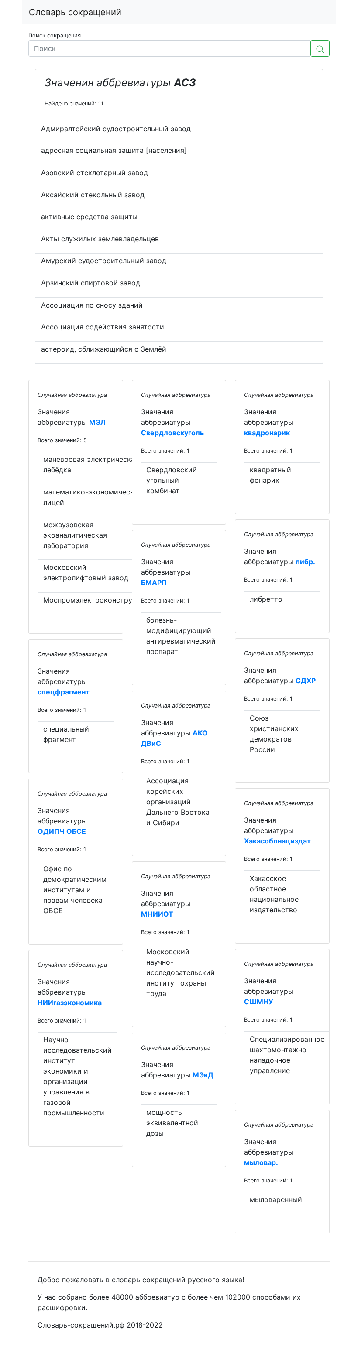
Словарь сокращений (75, 12)
